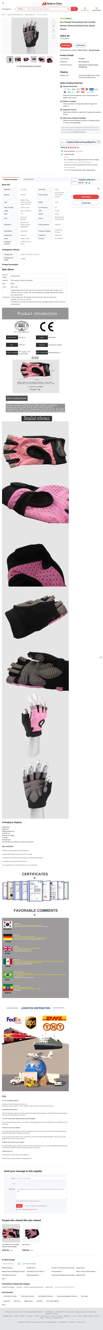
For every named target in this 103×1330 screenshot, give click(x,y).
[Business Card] (98, 188)
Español (22, 1316)
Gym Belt (39, 1301)
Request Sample (94, 50)
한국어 (79, 1316)
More (4, 1305)
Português (29, 1316)
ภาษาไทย (95, 1316)
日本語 (85, 1316)
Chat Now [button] (81, 45)
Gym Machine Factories (45, 1296)
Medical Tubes (80, 1275)
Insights (55, 1313)
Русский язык (45, 1316)
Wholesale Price (60, 1312)
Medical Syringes (7, 1268)
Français (37, 1316)
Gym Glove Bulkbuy (53, 1301)
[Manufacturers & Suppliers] (51, 3)
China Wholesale (49, 1312)
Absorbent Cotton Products (35, 1271)
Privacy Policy (81, 1322)
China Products (18, 1312)
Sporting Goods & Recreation (15, 14)
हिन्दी (90, 1316)
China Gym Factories (27, 1296)
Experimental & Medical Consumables (63, 1275)
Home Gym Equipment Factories (67, 1296)
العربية (73, 1316)
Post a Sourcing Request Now (26, 1209)
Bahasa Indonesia (58, 1318)
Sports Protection (30, 14)
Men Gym (17, 1301)
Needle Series (31, 1268)
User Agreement (62, 1322)
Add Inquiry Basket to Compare (30, 66)
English (16, 1316)
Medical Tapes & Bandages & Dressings (14, 1271)
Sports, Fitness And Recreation (85, 1271)
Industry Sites (70, 1312)
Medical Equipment (33, 1275)
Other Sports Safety (42, 14)
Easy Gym (7, 1301)
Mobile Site (48, 1313)
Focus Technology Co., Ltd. (38, 1322)
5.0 (80, 183)
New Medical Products (9, 1275)
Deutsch (59, 1316)
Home (3, 14)
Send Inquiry (66, 45)
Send (19, 1206)
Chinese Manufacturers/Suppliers (34, 1312)
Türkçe (41, 1318)
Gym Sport (84, 1296)
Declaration (72, 1322)
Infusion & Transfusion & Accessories (63, 1268)
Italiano (53, 1316)
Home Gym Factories (10, 1296)
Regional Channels (81, 1312)
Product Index (92, 1312)
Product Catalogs (30, 1264)
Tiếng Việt (48, 1318)
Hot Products (8, 1312)
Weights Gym (28, 1301)
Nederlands (67, 1316)
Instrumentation (57, 1271)
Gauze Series (80, 1268)
